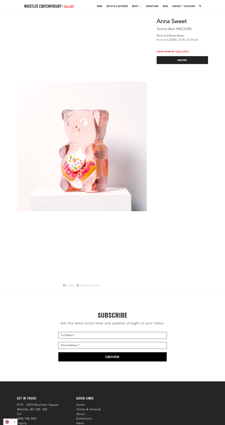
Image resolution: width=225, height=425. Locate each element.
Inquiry (22, 423)
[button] (137, 6)
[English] (10, 422)
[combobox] (10, 422)
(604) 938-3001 (27, 418)
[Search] (200, 6)
